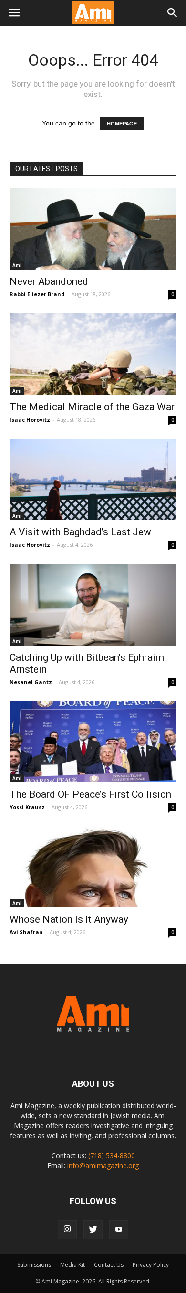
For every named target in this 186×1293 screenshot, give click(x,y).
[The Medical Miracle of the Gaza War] (93, 354)
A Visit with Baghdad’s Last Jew (80, 532)
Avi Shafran (26, 932)
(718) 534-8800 (111, 1155)
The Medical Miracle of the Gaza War (92, 407)
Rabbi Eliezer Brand (37, 294)
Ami (16, 265)
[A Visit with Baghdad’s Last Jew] (93, 479)
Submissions (34, 1265)
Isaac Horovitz (30, 419)
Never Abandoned (49, 281)
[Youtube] (118, 1229)
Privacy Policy (151, 1265)
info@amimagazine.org (103, 1165)
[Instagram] (67, 1229)
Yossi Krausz (27, 807)
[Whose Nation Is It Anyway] (93, 866)
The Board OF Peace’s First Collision (90, 794)
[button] (172, 13)
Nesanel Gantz (31, 681)
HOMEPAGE (122, 123)
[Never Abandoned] (93, 229)
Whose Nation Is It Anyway (69, 919)
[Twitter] (93, 1229)
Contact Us (109, 1265)
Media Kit (72, 1265)
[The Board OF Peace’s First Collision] (93, 741)
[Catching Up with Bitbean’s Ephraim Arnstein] (93, 604)
